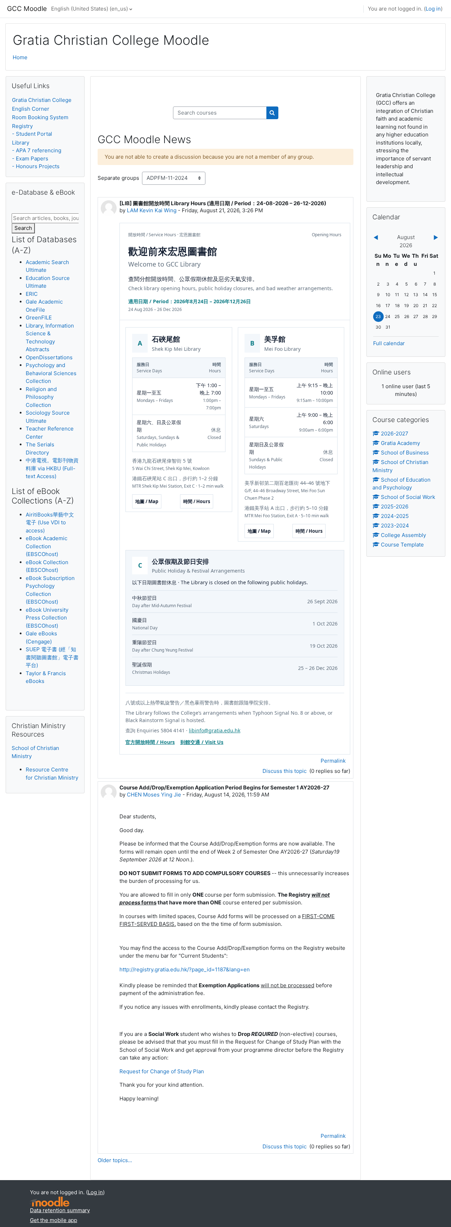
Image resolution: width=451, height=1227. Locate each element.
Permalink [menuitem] (333, 760)
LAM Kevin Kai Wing (152, 210)
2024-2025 (395, 516)
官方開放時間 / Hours (150, 742)
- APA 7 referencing (36, 150)
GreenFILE (39, 317)
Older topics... (115, 1160)
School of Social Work (408, 497)
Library (20, 142)
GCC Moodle (27, 9)
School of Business (405, 452)
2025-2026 (394, 506)
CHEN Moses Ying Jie (154, 794)
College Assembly (403, 535)
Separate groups (118, 178)
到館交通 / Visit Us (201, 742)
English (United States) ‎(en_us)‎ (89, 8)
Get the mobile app (53, 1220)
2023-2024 (395, 525)
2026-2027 (394, 433)
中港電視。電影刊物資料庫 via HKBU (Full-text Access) (52, 468)
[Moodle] (49, 1202)
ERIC (32, 294)
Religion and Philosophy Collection (41, 397)
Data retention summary (60, 1210)
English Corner (30, 108)
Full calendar (389, 343)
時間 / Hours (196, 501)
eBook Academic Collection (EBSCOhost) (46, 546)
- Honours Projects (36, 166)
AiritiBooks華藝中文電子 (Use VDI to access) (50, 522)
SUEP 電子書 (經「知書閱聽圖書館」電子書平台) (52, 657)
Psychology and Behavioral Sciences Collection (51, 373)
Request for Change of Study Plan (162, 1071)
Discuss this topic (285, 771)
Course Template (402, 544)
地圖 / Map (146, 501)
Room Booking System (40, 117)
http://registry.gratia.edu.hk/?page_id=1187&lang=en (184, 969)
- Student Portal (32, 133)
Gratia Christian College (42, 100)
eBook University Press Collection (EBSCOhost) (47, 617)
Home (20, 57)
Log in (433, 8)
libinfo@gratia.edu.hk (214, 730)
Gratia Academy (400, 443)
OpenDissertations (49, 357)
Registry (22, 126)
